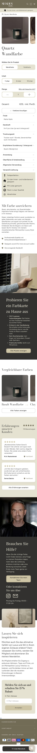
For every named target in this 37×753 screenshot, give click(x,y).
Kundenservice (9, 722)
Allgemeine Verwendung (12, 165)
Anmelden (18, 708)
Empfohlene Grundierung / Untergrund (17, 145)
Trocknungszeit (8, 134)
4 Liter (18, 81)
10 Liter (30, 81)
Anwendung (7, 155)
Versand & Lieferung (10, 170)
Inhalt (4, 76)
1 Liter (7, 81)
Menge (4, 89)
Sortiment (7, 728)
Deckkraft (6, 125)
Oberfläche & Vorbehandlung (14, 160)
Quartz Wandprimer (11, 149)
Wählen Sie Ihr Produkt (10, 62)
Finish (5, 116)
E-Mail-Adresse (11, 696)
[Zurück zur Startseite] (2, 14)
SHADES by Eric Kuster (12, 735)
